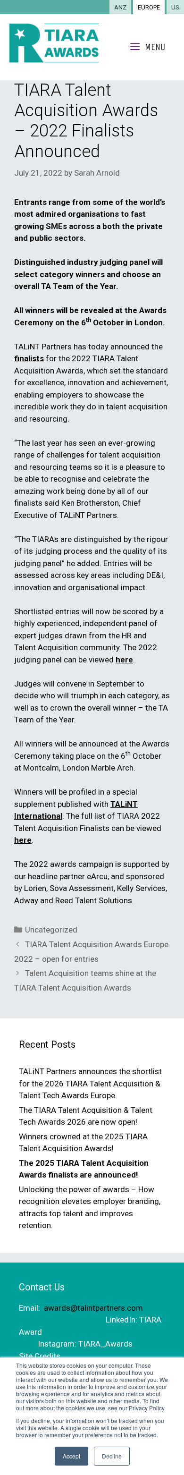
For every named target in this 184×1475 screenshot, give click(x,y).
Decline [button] (112, 1456)
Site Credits (39, 1356)
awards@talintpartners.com (93, 1308)
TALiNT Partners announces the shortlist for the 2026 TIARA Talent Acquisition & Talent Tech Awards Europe (90, 1083)
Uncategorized (51, 929)
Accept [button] (71, 1456)
